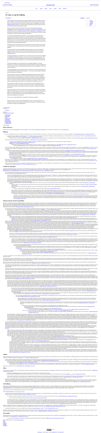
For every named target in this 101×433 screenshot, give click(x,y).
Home (4, 420)
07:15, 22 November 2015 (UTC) (83, 381)
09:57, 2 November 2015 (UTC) (25, 229)
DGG (82, 327)
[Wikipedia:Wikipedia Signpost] (7, 2)
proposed (52, 370)
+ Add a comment (6, 125)
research (55, 8)
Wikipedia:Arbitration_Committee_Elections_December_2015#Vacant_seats (22, 142)
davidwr (91, 160)
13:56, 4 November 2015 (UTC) (54, 308)
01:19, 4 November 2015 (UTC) (53, 188)
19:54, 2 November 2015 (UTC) (30, 362)
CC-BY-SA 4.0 (61, 432)
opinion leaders (62, 415)
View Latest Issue (94, 4)
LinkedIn (91, 23)
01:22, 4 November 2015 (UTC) (81, 193)
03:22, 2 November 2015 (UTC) (78, 150)
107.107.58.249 (50, 305)
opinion (46, 8)
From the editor (7, 114)
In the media (7, 116)
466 (40, 170)
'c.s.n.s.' (96, 156)
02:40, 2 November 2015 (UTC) (26, 206)
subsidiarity (16, 230)
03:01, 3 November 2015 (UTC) (28, 394)
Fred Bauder (12, 154)
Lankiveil (17, 164)
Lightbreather (39, 30)
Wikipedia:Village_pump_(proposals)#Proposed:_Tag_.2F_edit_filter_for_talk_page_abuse (18, 170)
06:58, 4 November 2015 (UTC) (65, 310)
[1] (46, 310)
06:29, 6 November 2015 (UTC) (23, 352)
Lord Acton (13, 218)
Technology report (8, 122)
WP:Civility (9, 373)
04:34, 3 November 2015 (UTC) (39, 397)
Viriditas (82, 186)
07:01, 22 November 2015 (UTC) (57, 418)
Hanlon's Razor (90, 339)
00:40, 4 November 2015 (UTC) (52, 300)
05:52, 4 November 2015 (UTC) (60, 305)
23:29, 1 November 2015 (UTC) (69, 144)
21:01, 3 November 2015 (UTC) (34, 242)
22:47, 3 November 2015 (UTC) (28, 319)
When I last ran (5, 415)
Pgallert (12, 416)
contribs (96, 160)
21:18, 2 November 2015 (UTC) (10, 161)
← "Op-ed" (6, 107)
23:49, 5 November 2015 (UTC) (67, 335)
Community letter (8, 123)
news (36, 8)
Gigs (84, 182)
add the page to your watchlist (40, 129)
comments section (21, 103)
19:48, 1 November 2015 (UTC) (21, 143)
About (4, 421)
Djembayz (90, 252)
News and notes (7, 115)
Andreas (38, 170)
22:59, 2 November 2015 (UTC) (87, 364)
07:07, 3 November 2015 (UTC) (51, 408)
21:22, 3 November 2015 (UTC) (49, 286)
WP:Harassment (15, 373)
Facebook (91, 21)
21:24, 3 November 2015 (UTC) (24, 245)
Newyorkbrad (59, 144)
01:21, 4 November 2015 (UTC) (19, 198)
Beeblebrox (21, 362)
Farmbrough (11, 391)
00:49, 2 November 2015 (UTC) (53, 145)
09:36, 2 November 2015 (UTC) (14, 157)
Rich (8, 391)
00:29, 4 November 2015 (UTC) (33, 296)
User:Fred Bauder (68, 150)
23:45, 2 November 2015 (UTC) (27, 278)
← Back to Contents (7, 4)
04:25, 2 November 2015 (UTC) (77, 154)
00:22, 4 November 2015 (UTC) (52, 293)
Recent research (7, 120)
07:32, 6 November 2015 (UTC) (42, 340)
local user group (71, 230)
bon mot (30, 408)
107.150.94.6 (60, 396)
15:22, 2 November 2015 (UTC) (40, 158)
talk (81, 134)
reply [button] (94, 134)
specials (41, 8)
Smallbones (9, 18)
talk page (26, 129)
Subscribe (4, 424)
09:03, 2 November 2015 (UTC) (31, 357)
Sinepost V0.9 (54, 432)
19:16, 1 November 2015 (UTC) (40, 139)
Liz (10, 151)
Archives (4, 422)
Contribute (82, 18)
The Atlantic (36, 23)
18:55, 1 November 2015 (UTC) (35, 136)
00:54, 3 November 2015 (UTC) (18, 391)
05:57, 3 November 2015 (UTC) (21, 416)
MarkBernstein (77, 134)
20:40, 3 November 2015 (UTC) (69, 403)
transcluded (16, 129)
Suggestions (5, 425)
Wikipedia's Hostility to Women (13, 24)
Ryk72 (93, 156)
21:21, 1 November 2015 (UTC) (47, 170)
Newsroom (5, 423)
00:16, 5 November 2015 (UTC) (81, 309)
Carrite (31, 139)
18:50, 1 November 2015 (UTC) (87, 134)
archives (20, 419)
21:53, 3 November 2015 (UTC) (57, 249)
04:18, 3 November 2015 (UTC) (58, 406)
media (50, 8)
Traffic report (7, 119)
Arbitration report (8, 118)
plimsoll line (33, 221)
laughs (60, 8)
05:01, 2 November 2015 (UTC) (69, 217)
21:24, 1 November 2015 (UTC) (19, 173)
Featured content (8, 121)
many (47, 432)
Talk (71, 150)
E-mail (91, 20)
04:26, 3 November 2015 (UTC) (70, 396)
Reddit (91, 24)
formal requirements (12, 55)
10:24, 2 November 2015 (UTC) (51, 360)
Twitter (91, 22)
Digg (90, 25)
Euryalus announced (19, 145)
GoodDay (18, 365)
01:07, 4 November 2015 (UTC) (57, 192)
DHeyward (15, 181)
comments (28, 337)
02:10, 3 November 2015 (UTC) (29, 164)
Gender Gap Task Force (22, 30)
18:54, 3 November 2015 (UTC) (25, 181)
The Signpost (39, 432)
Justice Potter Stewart (36, 408)
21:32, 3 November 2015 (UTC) (27, 365)
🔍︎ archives (64, 8)
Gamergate (33, 30)
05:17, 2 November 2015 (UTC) (44, 220)
